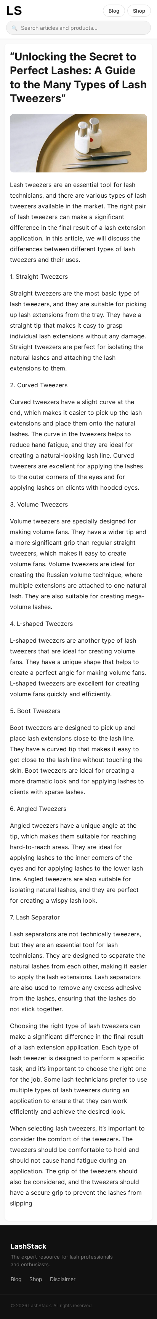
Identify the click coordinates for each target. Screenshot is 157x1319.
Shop (139, 11)
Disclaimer (62, 1279)
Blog (114, 11)
